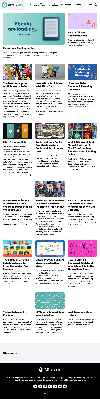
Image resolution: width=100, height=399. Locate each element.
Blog (29, 5)
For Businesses (53, 5)
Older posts (10, 353)
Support (88, 5)
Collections (66, 5)
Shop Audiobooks (39, 5)
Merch (78, 5)
